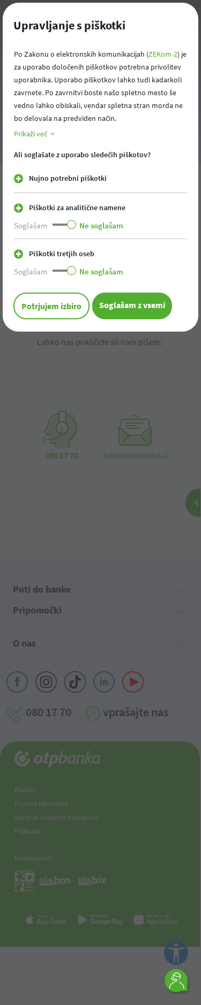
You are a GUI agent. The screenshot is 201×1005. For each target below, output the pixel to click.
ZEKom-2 (162, 54)
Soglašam (30, 225)
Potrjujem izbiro (51, 306)
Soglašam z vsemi (132, 305)
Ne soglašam (101, 225)
